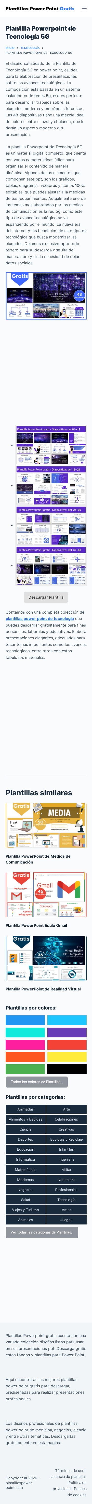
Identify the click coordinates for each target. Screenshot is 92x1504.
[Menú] (84, 8)
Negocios (26, 1190)
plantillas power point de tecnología (40, 618)
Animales (25, 1220)
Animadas (25, 1109)
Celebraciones (66, 1119)
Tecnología (66, 1200)
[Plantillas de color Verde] (25, 1069)
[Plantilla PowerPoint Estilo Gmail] (46, 895)
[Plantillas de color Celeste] (67, 1020)
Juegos (66, 1220)
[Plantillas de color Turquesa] (25, 1032)
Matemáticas (25, 1169)
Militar (66, 1169)
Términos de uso (69, 1470)
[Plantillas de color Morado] (67, 1032)
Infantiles (66, 1149)
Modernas (25, 1180)
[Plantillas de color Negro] (67, 1069)
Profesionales (66, 1190)
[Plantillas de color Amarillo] (67, 1057)
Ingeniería (66, 1159)
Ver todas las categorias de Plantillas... (42, 1232)
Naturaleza (66, 1180)
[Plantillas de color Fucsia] (25, 1045)
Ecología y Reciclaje (66, 1139)
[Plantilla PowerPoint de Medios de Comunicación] (46, 825)
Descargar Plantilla (46, 597)
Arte (66, 1109)
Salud (25, 1200)
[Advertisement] (46, 369)
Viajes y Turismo (25, 1210)
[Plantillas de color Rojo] (67, 1045)
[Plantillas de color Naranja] (25, 1057)
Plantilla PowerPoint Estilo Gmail (36, 925)
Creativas (66, 1129)
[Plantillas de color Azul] (25, 1020)
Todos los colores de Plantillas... (37, 1082)
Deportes (25, 1139)
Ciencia (25, 1129)
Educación (25, 1149)
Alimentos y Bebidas (25, 1119)
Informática (25, 1159)
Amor (66, 1210)
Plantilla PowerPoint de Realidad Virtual (43, 989)
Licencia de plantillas (69, 1476)
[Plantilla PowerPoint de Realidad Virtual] (46, 958)
